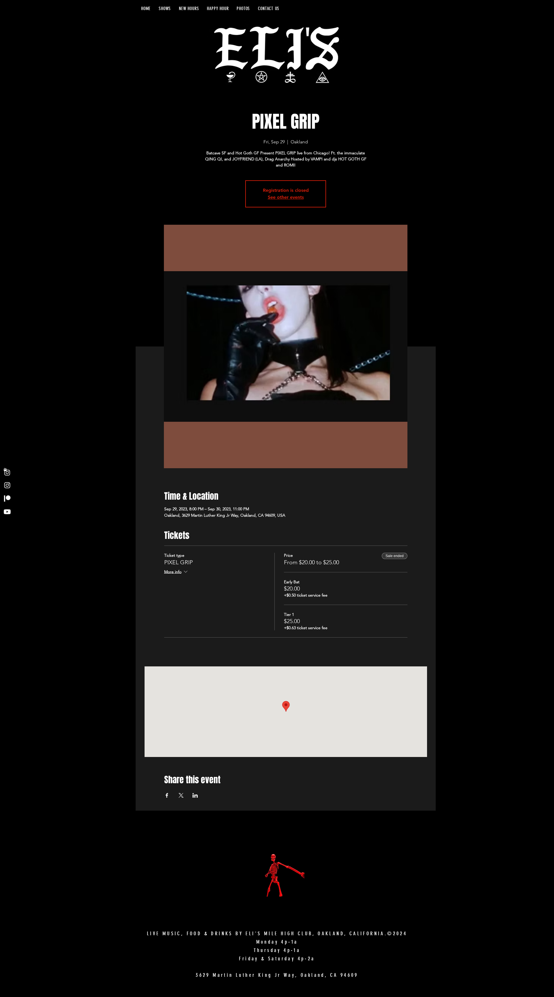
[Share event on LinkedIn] (195, 795)
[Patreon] (7, 498)
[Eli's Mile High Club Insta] (7, 485)
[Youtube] (7, 512)
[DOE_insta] (7, 472)
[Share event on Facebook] (167, 795)
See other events (286, 197)
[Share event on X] (181, 795)
